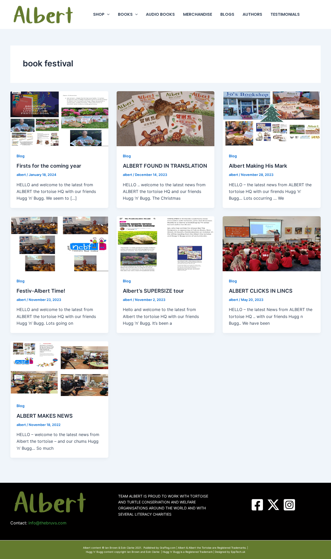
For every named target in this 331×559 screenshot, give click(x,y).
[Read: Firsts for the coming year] (59, 118)
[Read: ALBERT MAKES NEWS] (59, 368)
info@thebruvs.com (47, 522)
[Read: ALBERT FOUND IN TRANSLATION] (166, 118)
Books (125, 14)
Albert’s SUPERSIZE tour (153, 291)
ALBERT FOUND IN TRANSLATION (165, 166)
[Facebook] (257, 504)
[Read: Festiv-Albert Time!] (59, 243)
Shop (98, 14)
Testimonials (285, 14)
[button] (107, 14)
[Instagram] (289, 504)
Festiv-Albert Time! (41, 291)
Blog (21, 156)
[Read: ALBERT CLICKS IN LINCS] (272, 243)
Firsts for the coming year (49, 166)
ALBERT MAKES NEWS (45, 416)
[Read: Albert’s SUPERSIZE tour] (166, 243)
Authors (252, 14)
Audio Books (160, 14)
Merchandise (197, 14)
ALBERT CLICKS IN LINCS (260, 291)
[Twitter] (273, 504)
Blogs (227, 14)
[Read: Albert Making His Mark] (272, 118)
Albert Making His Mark (258, 166)
